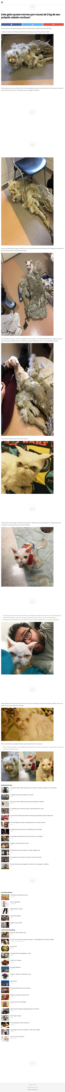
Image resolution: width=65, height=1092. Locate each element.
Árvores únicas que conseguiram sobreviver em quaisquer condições (29, 864)
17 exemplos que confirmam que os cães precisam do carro (27, 808)
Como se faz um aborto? (17, 1036)
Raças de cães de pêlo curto (18, 932)
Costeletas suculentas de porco (19, 895)
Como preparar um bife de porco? (19, 1023)
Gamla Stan (13, 981)
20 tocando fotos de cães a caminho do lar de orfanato (25, 857)
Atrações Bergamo (15, 967)
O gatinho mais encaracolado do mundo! (21, 795)
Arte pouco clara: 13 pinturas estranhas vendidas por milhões (27, 801)
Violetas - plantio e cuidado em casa (20, 974)
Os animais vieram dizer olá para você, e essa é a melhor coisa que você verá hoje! (33, 788)
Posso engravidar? (15, 902)
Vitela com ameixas (15, 960)
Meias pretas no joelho (16, 909)
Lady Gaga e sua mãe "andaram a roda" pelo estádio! (25, 1030)
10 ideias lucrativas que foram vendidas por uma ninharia (26, 829)
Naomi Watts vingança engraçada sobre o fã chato (24, 1009)
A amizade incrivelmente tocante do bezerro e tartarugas (26, 836)
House (2, 11)
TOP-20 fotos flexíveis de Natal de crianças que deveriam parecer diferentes (31, 815)
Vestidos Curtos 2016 (16, 923)
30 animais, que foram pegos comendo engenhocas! (25, 850)
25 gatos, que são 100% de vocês (19, 843)
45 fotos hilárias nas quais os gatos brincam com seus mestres (27, 822)
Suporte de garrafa (15, 916)
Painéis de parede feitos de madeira (20, 988)
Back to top (32, 1084)
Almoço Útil (13, 946)
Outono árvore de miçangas (18, 1002)
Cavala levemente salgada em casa (20, 953)
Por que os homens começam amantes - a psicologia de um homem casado (32, 939)
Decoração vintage (15, 1016)
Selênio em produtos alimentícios (19, 995)
